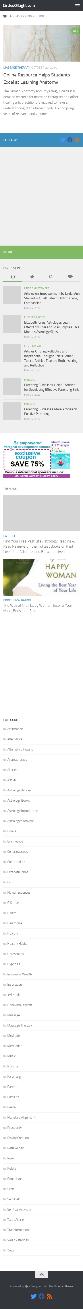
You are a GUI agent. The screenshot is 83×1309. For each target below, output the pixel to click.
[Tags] (70, 277)
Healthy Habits (17, 944)
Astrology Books (18, 801)
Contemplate (33, 346)
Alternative (14, 739)
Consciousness (17, 852)
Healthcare (14, 923)
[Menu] (77, 5)
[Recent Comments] (51, 277)
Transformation (18, 1230)
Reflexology (15, 1148)
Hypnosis (13, 964)
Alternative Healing (20, 749)
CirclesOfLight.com (19, 5)
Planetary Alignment (21, 1117)
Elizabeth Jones (34, 317)
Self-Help (14, 1199)
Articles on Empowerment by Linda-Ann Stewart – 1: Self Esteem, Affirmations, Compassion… (52, 298)
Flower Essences (19, 893)
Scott (10, 1189)
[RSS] (77, 139)
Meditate (13, 1036)
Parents (29, 379)
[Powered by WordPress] (26, 1286)
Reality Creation (18, 1138)
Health (11, 913)
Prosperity (14, 1128)
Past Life (9, 536)
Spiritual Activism (19, 1209)
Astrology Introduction (22, 811)
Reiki (10, 1158)
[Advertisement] (41, 195)
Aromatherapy (17, 760)
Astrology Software (20, 821)
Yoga (10, 1250)
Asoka (11, 780)
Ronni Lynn (15, 1179)
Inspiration (23, 600)
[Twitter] (63, 139)
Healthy (12, 933)
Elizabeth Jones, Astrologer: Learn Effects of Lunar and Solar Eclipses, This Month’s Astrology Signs (51, 327)
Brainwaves (15, 841)
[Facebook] (70, 139)
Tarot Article (15, 1220)
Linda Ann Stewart (36, 288)
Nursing (12, 1066)
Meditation (14, 1046)
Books (7, 600)
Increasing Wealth (19, 974)
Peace (11, 1107)
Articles (12, 770)
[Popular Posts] (31, 277)
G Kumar (13, 903)
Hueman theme (63, 1286)
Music (11, 1056)
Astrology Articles (19, 790)
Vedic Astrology (18, 1240)
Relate (11, 1169)
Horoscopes (15, 954)
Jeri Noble (14, 995)
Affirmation (15, 729)
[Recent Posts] (12, 277)
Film (10, 882)
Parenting (14, 1077)
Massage (13, 1015)
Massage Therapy (16, 68)
